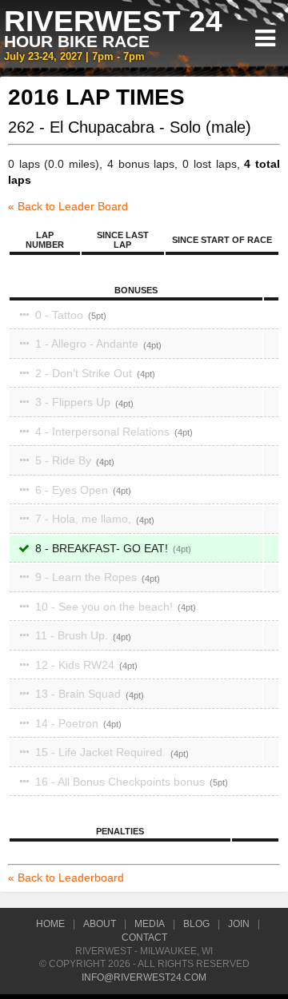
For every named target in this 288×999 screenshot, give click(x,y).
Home (50, 923)
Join (239, 923)
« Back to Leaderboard (66, 877)
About (99, 923)
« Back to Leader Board (68, 206)
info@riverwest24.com (144, 977)
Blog (196, 923)
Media (149, 923)
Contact (144, 937)
